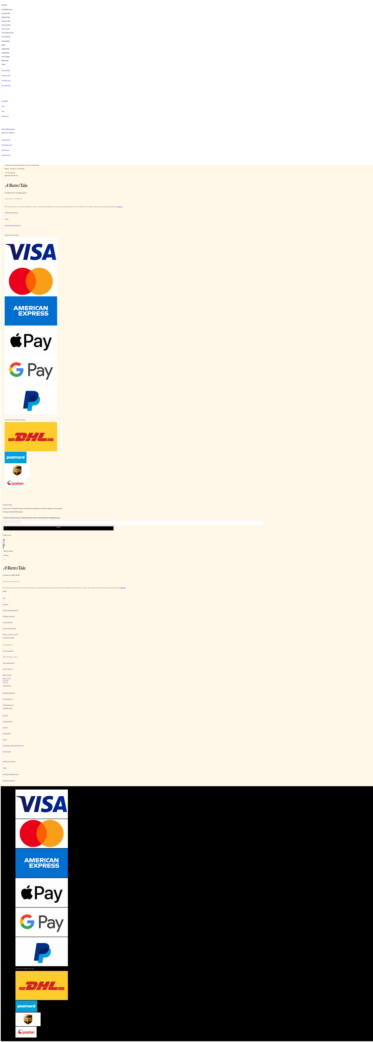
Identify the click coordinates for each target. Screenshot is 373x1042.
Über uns (119, 206)
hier (7, 512)
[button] (58, 528)
